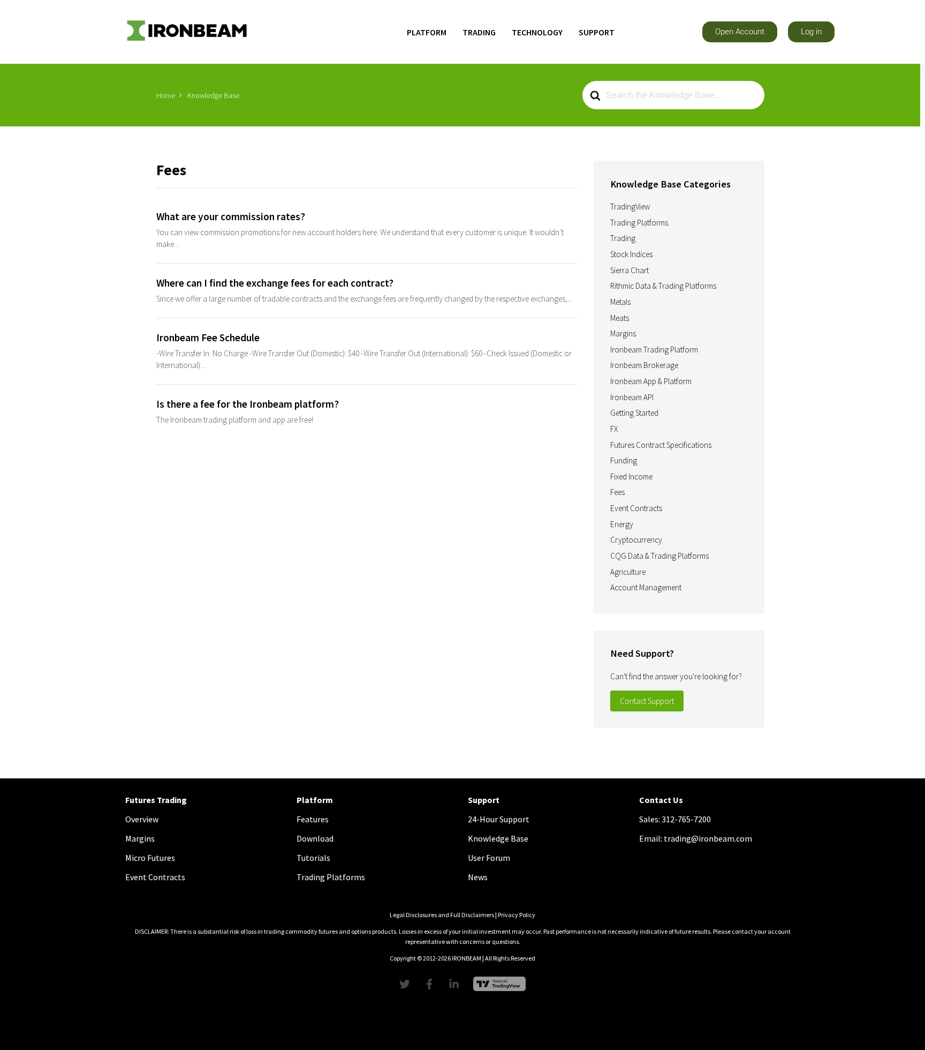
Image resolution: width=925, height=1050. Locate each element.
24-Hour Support (498, 819)
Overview (141, 819)
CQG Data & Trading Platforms (659, 556)
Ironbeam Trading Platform (654, 349)
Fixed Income (631, 476)
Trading (622, 238)
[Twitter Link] (407, 984)
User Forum (489, 857)
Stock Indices (631, 254)
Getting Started (634, 413)
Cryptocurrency (636, 540)
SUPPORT (597, 32)
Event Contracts (636, 508)
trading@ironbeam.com (708, 838)
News (478, 877)
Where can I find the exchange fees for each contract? (274, 282)
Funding (623, 460)
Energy (621, 524)
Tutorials (313, 857)
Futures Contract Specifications (660, 445)
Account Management (645, 587)
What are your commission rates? (230, 216)
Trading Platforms (639, 223)
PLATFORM (426, 32)
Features (313, 819)
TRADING (479, 32)
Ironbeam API (632, 397)
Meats (619, 318)
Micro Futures (150, 857)
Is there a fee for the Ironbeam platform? (247, 404)
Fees (617, 492)
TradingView (630, 206)
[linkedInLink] (457, 984)
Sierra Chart (629, 270)
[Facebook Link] (432, 984)
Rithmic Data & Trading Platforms (663, 286)
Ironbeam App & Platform (651, 381)
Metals (620, 302)
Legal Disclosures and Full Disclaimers (442, 915)
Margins (623, 333)
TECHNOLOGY (537, 32)
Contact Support (647, 701)
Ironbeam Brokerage (644, 365)
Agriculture (628, 572)
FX (614, 429)
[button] (739, 31)
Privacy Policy (516, 915)
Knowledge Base (498, 838)
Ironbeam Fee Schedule (208, 337)
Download (315, 838)
